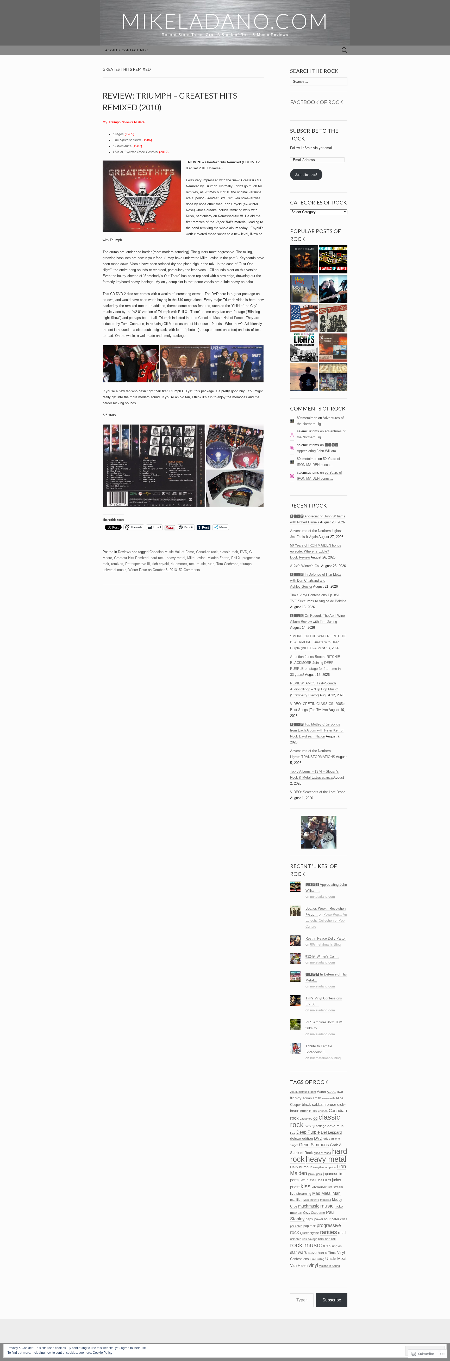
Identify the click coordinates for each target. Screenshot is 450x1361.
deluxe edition (301, 1138)
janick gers (315, 1174)
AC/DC (331, 1091)
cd (315, 1118)
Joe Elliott (324, 1180)
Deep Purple (308, 1132)
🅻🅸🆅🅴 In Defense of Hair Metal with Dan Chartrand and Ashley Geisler (315, 580)
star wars (298, 1252)
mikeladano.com (322, 896)
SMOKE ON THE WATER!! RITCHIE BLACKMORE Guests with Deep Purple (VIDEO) (318, 642)
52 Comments (189, 570)
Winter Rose (137, 570)
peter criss (339, 1219)
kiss (305, 1186)
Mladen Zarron (218, 558)
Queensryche (309, 1233)
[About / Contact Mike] (304, 377)
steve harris (317, 1252)
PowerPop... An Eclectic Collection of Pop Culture (326, 920)
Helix (294, 1167)
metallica (325, 1199)
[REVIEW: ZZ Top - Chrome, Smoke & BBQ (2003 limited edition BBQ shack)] (333, 377)
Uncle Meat (335, 1258)
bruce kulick (308, 1111)
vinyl (313, 1265)
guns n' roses (322, 1152)
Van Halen (299, 1265)
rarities (328, 1232)
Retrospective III (137, 564)
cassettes (306, 1118)
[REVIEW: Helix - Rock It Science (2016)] (304, 289)
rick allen (295, 1239)
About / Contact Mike (127, 50)
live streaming (300, 1194)
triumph (246, 564)
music (327, 1206)
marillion (296, 1200)
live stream (335, 1187)
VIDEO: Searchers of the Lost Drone (317, 792)
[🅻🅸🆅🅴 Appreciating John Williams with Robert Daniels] (333, 259)
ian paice (330, 1167)
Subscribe (331, 1300)
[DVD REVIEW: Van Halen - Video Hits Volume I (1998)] (333, 289)
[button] (131, 364)
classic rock (229, 552)
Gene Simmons (314, 1144)
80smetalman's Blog (325, 944)
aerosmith (328, 1098)
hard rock (158, 558)
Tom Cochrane (227, 564)
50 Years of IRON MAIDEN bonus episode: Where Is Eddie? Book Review (315, 551)
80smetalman (307, 418)
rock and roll (327, 1239)
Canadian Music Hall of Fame (220, 318)
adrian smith (312, 1098)
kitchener (319, 1187)
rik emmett (179, 564)
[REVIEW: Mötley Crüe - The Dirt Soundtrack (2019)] (333, 318)
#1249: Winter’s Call (305, 566)
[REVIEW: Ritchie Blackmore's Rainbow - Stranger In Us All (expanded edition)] (333, 347)
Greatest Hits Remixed (131, 558)
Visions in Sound (329, 1265)
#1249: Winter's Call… (322, 956)
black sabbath (314, 1104)
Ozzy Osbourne (314, 1213)
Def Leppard (331, 1132)
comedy (310, 1126)
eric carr (328, 1138)
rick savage (309, 1239)
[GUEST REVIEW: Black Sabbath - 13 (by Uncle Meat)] (304, 259)
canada (323, 1111)
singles (337, 1246)
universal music (114, 570)
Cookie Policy (102, 1352)
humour (305, 1167)
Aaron (321, 1092)
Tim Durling (317, 1259)
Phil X (235, 558)
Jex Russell (308, 1180)
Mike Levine (196, 558)
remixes (117, 564)
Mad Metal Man (326, 1193)
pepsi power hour (318, 1219)
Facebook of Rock (316, 102)
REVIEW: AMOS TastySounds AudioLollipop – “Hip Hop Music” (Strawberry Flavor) (314, 689)
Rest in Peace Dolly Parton (325, 938)
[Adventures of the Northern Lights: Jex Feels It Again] (304, 347)
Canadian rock (207, 552)
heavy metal (176, 558)
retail (342, 1233)
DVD (243, 552)
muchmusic (308, 1206)
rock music (197, 564)
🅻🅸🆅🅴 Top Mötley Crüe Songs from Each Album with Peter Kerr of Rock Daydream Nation (316, 730)
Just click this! (306, 175)
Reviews (124, 552)
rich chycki (160, 564)
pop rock (309, 1226)
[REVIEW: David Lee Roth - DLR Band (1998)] (304, 318)
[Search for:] (344, 50)
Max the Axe (311, 1199)
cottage (321, 1126)
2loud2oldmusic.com (303, 1091)
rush (211, 564)
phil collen (296, 1226)
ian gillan (318, 1167)
